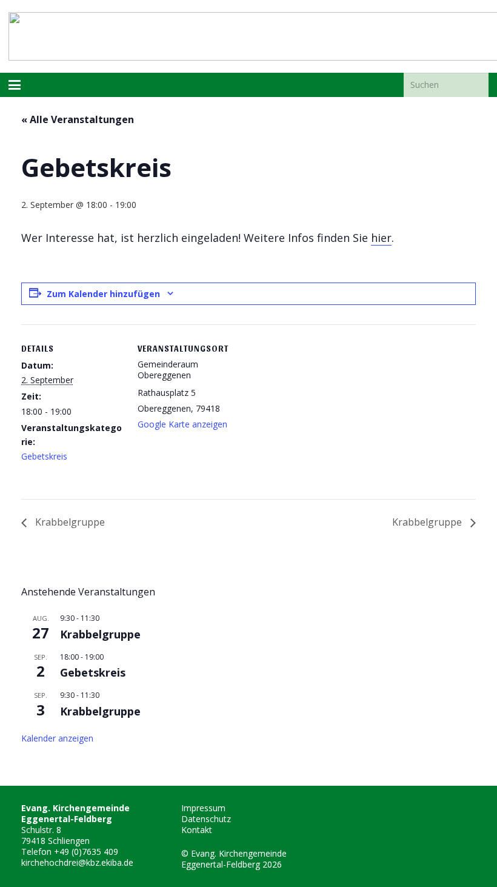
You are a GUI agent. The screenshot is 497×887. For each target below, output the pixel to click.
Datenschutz (206, 819)
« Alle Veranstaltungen (77, 119)
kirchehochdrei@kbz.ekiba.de (77, 862)
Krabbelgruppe (69, 522)
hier (381, 237)
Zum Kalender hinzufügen (103, 294)
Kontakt (196, 829)
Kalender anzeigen (57, 738)
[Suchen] (477, 84)
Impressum (203, 808)
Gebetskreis (44, 456)
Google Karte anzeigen (182, 424)
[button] (14, 85)
